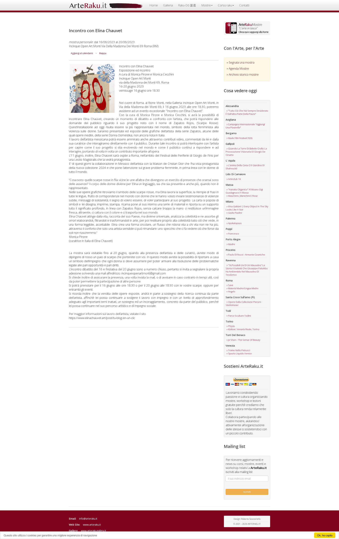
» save (230, 285)
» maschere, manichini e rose (242, 195)
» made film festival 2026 (239, 138)
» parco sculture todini (239, 315)
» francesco (233, 233)
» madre (231, 244)
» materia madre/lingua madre (242, 288)
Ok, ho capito (324, 535)
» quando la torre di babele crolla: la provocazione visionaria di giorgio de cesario (246, 151)
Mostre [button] (206, 5)
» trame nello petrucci (238, 350)
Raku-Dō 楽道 (187, 5)
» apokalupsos (234, 223)
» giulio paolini (234, 212)
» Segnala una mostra (240, 62)
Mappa (102, 53)
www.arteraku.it (92, 524)
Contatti (244, 5)
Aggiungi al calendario (82, 53)
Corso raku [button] (225, 5)
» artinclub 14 (234, 179)
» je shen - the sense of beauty (243, 339)
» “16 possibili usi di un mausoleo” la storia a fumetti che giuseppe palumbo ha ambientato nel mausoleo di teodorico (247, 270)
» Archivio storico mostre (243, 74)
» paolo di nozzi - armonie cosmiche (246, 254)
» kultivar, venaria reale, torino (243, 329)
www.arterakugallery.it (93, 530)
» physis (231, 326)
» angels (231, 291)
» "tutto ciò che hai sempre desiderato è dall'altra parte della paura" (247, 112)
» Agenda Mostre (238, 68)
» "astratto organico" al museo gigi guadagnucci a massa (244, 191)
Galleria (168, 5)
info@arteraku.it (88, 518)
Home (153, 5)
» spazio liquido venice (239, 353)
